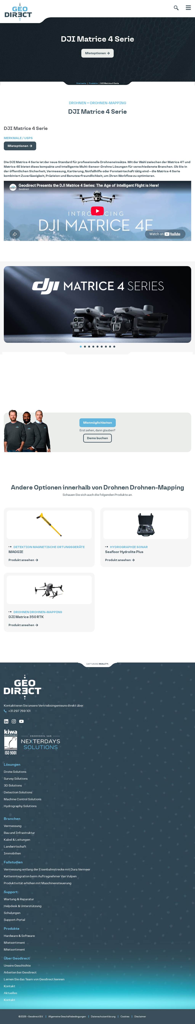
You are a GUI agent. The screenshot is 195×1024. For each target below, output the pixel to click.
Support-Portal (14, 919)
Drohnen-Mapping (108, 103)
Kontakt (9, 986)
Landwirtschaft (15, 846)
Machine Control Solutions (22, 799)
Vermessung (13, 826)
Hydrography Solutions (20, 806)
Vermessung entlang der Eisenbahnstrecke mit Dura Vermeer (47, 869)
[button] (81, 347)
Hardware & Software (19, 935)
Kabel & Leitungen (17, 839)
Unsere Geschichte (17, 965)
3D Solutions (13, 785)
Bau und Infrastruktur (19, 832)
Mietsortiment (14, 942)
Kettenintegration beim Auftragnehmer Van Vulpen (40, 876)
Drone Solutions (15, 771)
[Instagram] (13, 721)
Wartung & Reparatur (19, 899)
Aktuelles (10, 993)
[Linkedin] (6, 721)
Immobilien (12, 853)
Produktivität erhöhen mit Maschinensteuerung (37, 883)
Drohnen (77, 103)
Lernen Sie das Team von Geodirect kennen (34, 979)
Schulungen (12, 913)
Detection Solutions (18, 792)
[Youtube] (21, 721)
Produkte (93, 83)
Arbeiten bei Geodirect (20, 972)
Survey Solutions (16, 778)
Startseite (81, 83)
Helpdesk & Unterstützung (23, 906)
